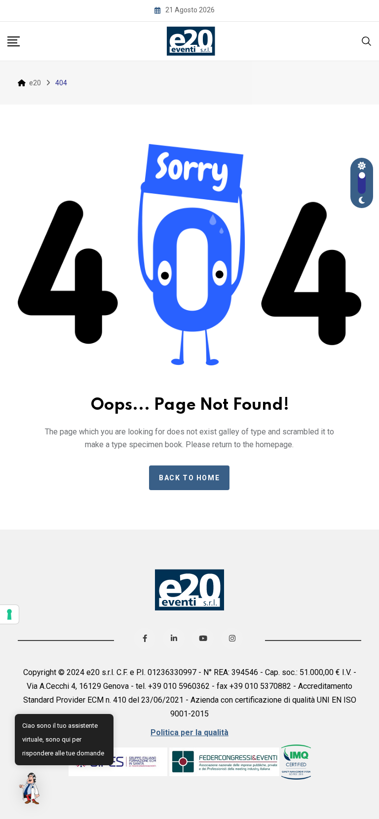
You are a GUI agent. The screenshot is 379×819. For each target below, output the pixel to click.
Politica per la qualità (189, 732)
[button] (30, 788)
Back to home (189, 478)
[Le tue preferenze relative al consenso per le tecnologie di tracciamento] (9, 614)
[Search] (367, 40)
